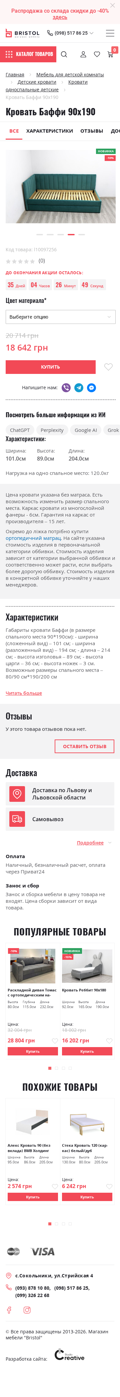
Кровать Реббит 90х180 (84, 989)
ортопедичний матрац (33, 538)
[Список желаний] (97, 54)
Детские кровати (37, 82)
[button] (39, 235)
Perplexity (52, 430)
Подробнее (90, 843)
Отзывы (91, 130)
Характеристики (49, 130)
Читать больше (24, 693)
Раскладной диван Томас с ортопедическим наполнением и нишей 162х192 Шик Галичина (32, 992)
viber (66, 387)
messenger (91, 387)
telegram (78, 387)
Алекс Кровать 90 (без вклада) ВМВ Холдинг (29, 1148)
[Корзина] (110, 54)
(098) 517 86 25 (71, 33)
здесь (60, 17)
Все (14, 130)
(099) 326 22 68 (32, 1295)
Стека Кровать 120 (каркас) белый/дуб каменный (85, 1148)
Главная (15, 75)
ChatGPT (20, 430)
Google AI (86, 430)
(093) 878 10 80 (32, 1288)
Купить (33, 1051)
